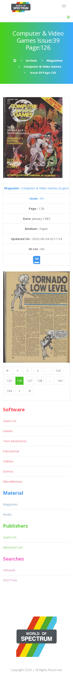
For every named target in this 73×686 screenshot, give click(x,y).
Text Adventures (15, 441)
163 (60, 381)
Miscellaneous (13, 481)
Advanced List (13, 547)
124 (58, 370)
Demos (8, 471)
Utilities (8, 461)
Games (8, 431)
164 (9, 391)
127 (29, 381)
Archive (31, 60)
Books (7, 514)
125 (9, 381)
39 (37, 198)
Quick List (9, 421)
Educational (11, 451)
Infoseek (9, 570)
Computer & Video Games (42, 66)
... (48, 370)
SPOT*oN (10, 580)
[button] (68, 17)
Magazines (55, 60)
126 (19, 381)
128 (39, 381)
